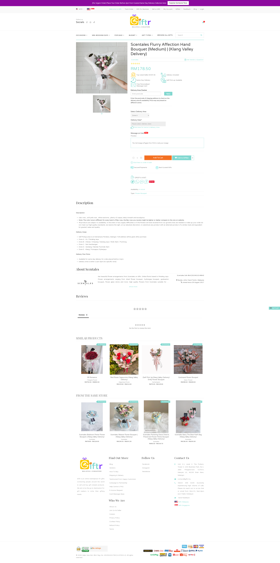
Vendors (112, 468)
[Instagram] (90, 22)
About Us (112, 507)
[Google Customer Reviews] (99, 549)
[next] (202, 367)
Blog (111, 464)
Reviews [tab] (82, 315)
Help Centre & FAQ (116, 487)
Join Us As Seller (115, 510)
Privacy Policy (114, 518)
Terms (111, 529)
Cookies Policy (114, 521)
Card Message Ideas (116, 494)
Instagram (146, 468)
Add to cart (158, 158)
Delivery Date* (136, 120)
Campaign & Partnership (118, 483)
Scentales (134, 60)
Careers (112, 514)
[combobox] (190, 35)
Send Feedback (184, 498)
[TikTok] (94, 22)
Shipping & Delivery (116, 475)
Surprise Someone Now (178, 3)
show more (133, 287)
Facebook (145, 464)
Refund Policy (114, 525)
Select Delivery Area (138, 112)
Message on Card (139, 133)
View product (92, 362)
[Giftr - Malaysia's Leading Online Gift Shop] (140, 21)
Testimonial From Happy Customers (122, 479)
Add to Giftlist (182, 158)
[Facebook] (86, 22)
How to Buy (113, 472)
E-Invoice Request (116, 490)
